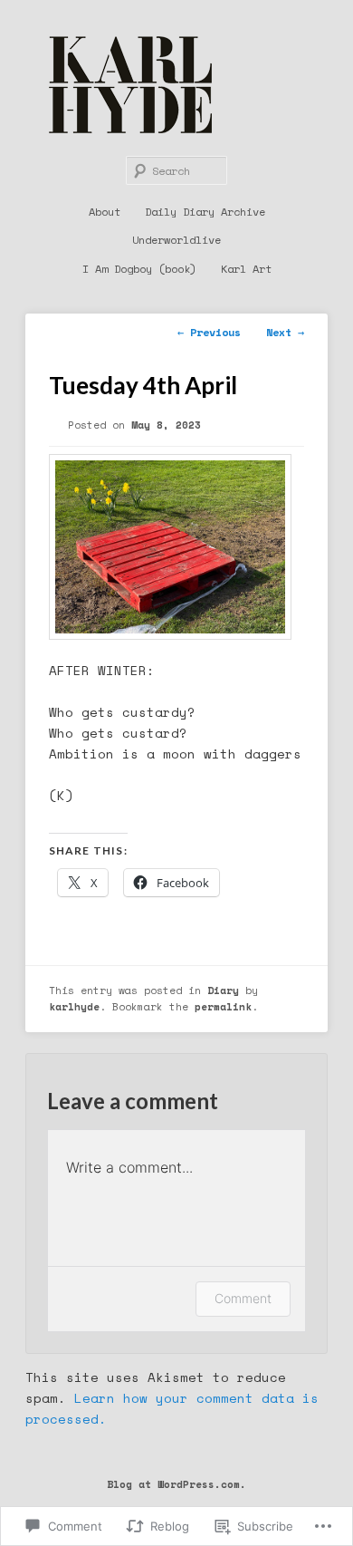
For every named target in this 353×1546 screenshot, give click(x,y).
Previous (209, 332)
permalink (223, 1006)
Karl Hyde (130, 84)
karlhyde (74, 1006)
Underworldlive (176, 239)
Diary (223, 990)
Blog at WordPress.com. (176, 1484)
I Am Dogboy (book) (139, 268)
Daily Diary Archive (205, 211)
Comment (243, 1298)
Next (285, 332)
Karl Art (246, 268)
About (104, 211)
